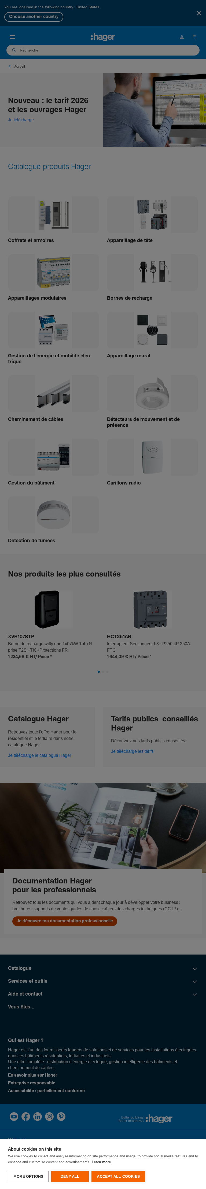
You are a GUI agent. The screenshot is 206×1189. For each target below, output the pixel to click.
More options (28, 1177)
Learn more (101, 1162)
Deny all (70, 1177)
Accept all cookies (118, 1177)
